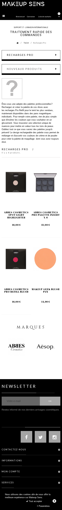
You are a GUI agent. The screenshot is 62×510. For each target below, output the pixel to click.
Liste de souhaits (44, 17)
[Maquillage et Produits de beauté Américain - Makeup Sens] (23, 4)
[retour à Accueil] (15, 42)
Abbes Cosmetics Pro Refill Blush (16, 290)
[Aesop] (45, 347)
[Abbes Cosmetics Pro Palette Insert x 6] (45, 182)
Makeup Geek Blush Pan (46, 290)
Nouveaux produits (24, 68)
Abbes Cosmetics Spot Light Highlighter (16, 215)
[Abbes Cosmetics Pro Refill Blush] (16, 259)
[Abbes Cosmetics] (16, 347)
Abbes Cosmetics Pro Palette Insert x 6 (46, 215)
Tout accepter (35, 501)
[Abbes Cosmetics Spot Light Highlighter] (16, 182)
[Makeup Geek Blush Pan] (45, 259)
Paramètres (44, 506)
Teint (26, 43)
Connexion (31, 17)
